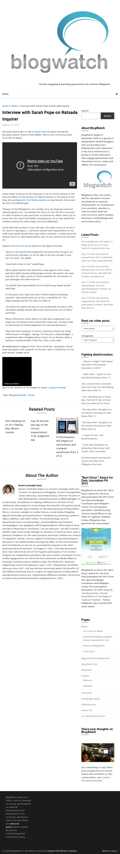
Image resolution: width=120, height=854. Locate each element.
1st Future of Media (93, 631)
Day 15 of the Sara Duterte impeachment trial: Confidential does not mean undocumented (96, 257)
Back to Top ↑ (110, 850)
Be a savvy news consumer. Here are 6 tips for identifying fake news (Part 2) (97, 387)
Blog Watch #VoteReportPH (95, 658)
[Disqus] (41, 624)
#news (31, 395)
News (14, 105)
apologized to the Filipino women (29, 200)
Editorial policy (88, 704)
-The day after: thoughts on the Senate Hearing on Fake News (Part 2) (96, 425)
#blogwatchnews (17, 395)
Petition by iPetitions (12, 384)
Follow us (87, 680)
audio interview (58, 387)
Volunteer (88, 685)
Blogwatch (86, 669)
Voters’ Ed (86, 710)
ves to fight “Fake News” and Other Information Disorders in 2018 (97, 364)
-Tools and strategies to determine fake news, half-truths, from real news (95, 448)
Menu (5, 94)
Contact (85, 675)
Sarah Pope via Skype (46, 131)
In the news (89, 651)
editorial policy (89, 214)
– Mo (84, 361)
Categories (87, 335)
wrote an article (23, 245)
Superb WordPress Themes (62, 850)
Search (85, 110)
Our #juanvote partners (93, 716)
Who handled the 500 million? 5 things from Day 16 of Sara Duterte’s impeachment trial (97, 245)
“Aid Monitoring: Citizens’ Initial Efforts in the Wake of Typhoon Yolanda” (96, 596)
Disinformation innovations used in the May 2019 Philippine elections (96, 461)
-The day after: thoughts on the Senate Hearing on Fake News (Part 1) (96, 412)
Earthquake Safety (90, 698)
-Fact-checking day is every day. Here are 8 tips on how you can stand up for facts (96, 400)
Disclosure (86, 692)
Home (5, 105)
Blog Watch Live (89, 664)
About (84, 626)
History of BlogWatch (93, 645)
